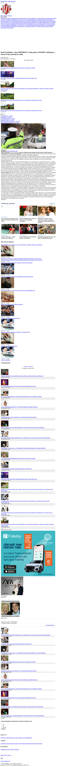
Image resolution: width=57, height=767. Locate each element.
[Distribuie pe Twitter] (2, 70)
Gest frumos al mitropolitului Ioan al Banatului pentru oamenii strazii (17, 276)
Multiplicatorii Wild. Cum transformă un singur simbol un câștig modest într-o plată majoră (22, 18)
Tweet (7, 151)
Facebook (12, 151)
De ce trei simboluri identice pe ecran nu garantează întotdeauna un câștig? (18, 386)
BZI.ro (8, 749)
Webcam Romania (14, 749)
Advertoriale (39, 743)
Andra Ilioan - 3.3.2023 (6, 117)
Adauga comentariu (5, 360)
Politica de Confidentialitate (25, 737)
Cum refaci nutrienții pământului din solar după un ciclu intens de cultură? (18, 26)
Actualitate (3, 743)
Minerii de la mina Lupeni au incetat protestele (12, 304)
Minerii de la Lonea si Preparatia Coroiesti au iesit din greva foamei (17, 262)
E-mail (16, 151)
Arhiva (5, 1)
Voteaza (3, 728)
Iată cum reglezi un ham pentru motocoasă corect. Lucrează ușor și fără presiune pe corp (21, 100)
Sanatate (34, 743)
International (29, 743)
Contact (9, 1)
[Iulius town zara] (12, 594)
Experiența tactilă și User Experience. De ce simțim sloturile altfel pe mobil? (18, 417)
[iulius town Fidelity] (28, 575)
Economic (16, 743)
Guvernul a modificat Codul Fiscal (9, 346)
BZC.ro (6, 15)
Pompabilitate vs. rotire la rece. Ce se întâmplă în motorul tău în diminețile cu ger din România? (32, 25)
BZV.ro (10, 15)
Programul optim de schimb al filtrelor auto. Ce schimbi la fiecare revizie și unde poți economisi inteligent (25, 437)
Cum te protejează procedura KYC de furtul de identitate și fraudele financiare (28, 21)
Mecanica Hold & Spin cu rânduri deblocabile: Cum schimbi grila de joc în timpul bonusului (22, 427)
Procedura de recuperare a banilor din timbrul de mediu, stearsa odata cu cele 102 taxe (21, 258)
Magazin (12, 743)
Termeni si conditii (5, 737)
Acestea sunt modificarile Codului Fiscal (10, 318)
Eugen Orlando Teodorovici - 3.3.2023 (10, 122)
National (24, 743)
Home (2, 1)
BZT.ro (2, 15)
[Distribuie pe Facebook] (1, 70)
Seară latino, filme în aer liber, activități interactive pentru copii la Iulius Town (19, 78)
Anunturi (13, 1)
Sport (20, 743)
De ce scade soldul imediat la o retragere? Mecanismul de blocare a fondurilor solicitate (21, 396)
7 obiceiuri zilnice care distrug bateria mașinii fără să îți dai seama (16, 468)
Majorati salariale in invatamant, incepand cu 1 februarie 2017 (15, 332)
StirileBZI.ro (4, 749)
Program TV (7, 761)
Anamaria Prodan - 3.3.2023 (7, 120)
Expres (7, 743)
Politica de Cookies (14, 737)
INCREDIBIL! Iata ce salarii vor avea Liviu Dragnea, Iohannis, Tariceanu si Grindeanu (21, 244)
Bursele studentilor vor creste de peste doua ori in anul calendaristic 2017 (18, 290)
